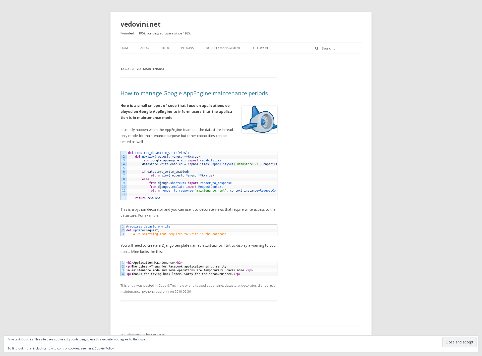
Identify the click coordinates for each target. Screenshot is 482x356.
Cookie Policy (104, 348)
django (263, 285)
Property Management (222, 48)
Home (124, 48)
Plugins (187, 48)
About (145, 48)
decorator (248, 285)
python (147, 291)
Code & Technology (173, 285)
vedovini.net (140, 24)
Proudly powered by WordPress (143, 335)
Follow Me (260, 48)
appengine (215, 285)
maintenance (130, 291)
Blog (166, 48)
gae (273, 285)
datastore (232, 285)
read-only (161, 291)
